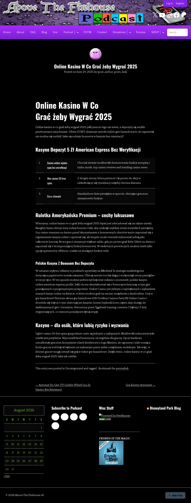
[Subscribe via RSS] (83, 416)
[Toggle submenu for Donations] (130, 32)
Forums (140, 32)
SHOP (155, 32)
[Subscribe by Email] (74, 416)
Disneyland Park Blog (165, 408)
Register (180, 3)
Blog (44, 32)
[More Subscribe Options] (55, 425)
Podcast (68, 32)
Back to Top (177, 495)
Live (55, 32)
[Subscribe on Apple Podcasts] (55, 416)
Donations (119, 32)
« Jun (7, 476)
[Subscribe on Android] (64, 416)
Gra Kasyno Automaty (140, 385)
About (20, 32)
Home (7, 32)
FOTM (87, 32)
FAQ (33, 32)
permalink (122, 368)
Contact (102, 32)
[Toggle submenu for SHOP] (163, 32)
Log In (169, 3)
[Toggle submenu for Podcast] (78, 32)
